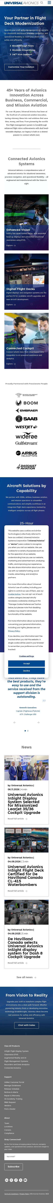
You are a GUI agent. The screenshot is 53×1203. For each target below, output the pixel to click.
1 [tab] (25, 730)
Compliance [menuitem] (9, 1133)
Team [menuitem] (6, 1123)
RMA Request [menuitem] (10, 1102)
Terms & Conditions (11, 1194)
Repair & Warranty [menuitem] (12, 1096)
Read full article (16, 819)
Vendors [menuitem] (7, 1106)
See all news (25, 977)
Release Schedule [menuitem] (11, 1089)
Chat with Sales (26, 1025)
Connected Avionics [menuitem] (12, 1068)
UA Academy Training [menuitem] (13, 1099)
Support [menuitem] (8, 1077)
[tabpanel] (26, 689)
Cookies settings (26, 656)
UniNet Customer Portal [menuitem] (14, 1082)
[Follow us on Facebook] (16, 1180)
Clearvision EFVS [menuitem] (11, 1055)
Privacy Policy (14, 631)
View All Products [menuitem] (12, 1046)
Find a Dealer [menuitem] (9, 1109)
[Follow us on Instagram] (11, 1180)
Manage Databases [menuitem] (12, 1086)
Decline (26, 671)
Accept (26, 663)
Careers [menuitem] (7, 1130)
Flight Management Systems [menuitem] (16, 1061)
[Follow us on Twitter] (20, 1180)
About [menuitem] (7, 1118)
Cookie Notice (14, 594)
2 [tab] (27, 730)
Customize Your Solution (21, 67)
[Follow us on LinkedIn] (6, 1180)
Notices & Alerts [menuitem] (11, 1092)
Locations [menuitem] (8, 1127)
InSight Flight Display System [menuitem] (16, 1051)
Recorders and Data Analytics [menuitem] (16, 1065)
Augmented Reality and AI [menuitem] (15, 1058)
